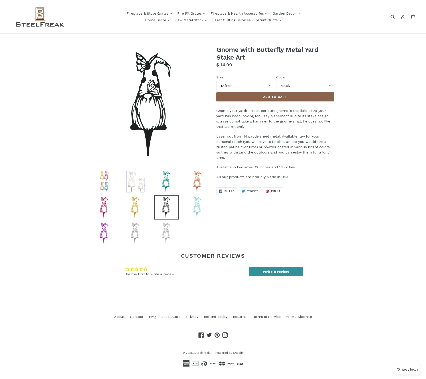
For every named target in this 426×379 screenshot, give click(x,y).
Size (219, 77)
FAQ (152, 317)
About (119, 317)
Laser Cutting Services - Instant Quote (247, 20)
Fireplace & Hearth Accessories (240, 13)
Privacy (192, 317)
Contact (136, 317)
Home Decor (158, 20)
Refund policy (215, 317)
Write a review (276, 272)
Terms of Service (266, 317)
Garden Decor (287, 13)
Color (280, 77)
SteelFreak (202, 352)
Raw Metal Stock (192, 20)
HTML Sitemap (299, 317)
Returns (240, 317)
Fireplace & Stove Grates (150, 13)
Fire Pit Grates (192, 13)
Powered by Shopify (229, 352)
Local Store (171, 317)
